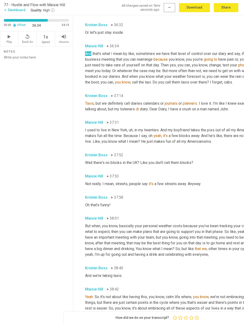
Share (226, 7)
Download (194, 7)
